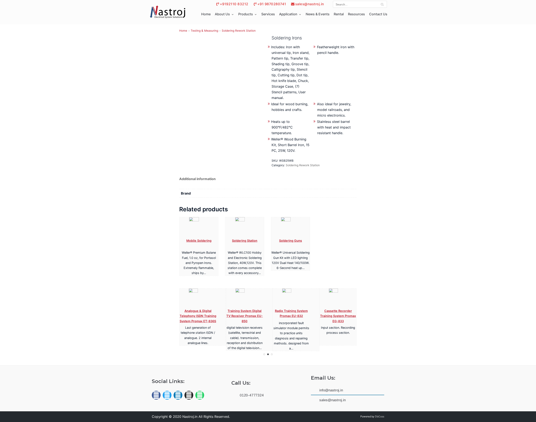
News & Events (318, 14)
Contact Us (378, 14)
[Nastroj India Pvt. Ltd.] (167, 12)
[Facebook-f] (156, 395)
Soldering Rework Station (239, 30)
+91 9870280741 (271, 4)
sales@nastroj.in (309, 4)
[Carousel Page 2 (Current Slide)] (268, 354)
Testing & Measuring (204, 30)
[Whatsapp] (199, 395)
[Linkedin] (178, 395)
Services (268, 14)
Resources (356, 14)
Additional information (197, 179)
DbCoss (379, 416)
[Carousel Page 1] (264, 354)
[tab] (197, 178)
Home (206, 14)
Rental (339, 14)
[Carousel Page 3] (272, 354)
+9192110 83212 (234, 4)
